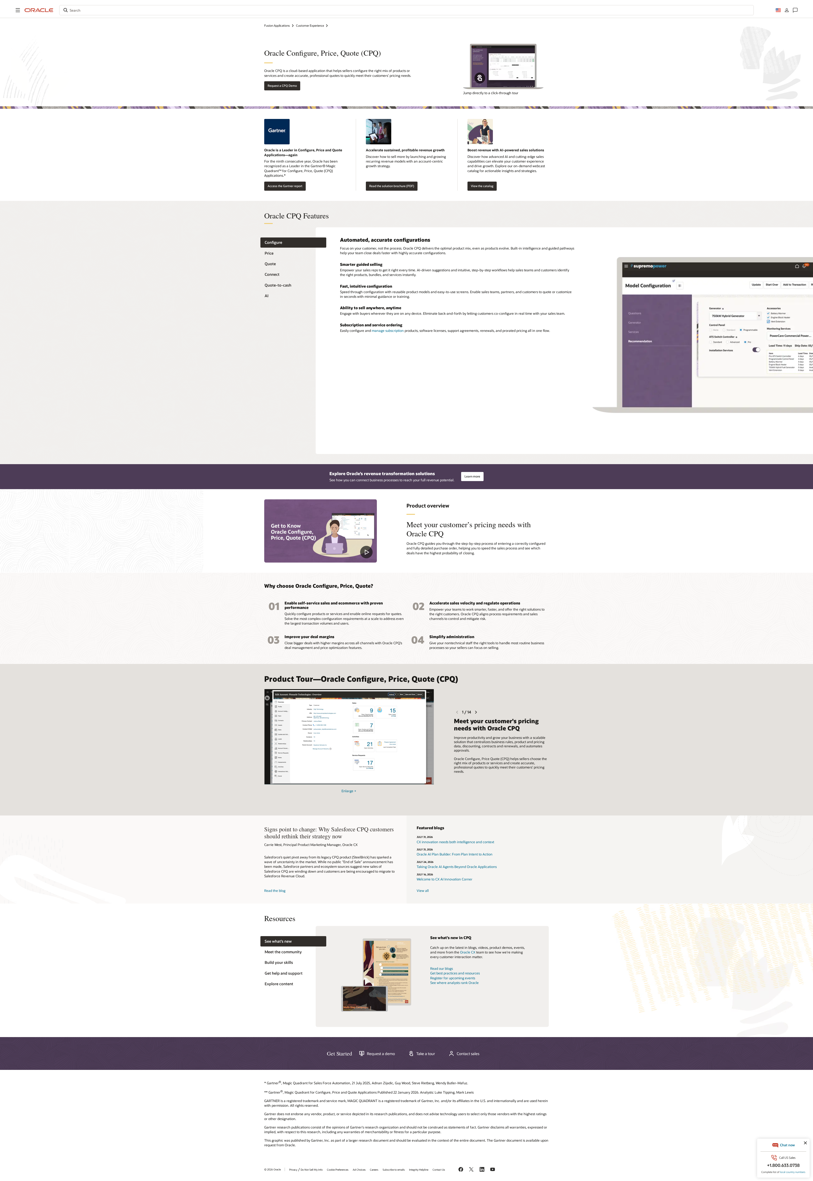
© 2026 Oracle (272, 1169)
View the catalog (482, 186)
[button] (17, 10)
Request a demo (381, 1053)
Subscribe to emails (394, 1169)
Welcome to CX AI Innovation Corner (444, 879)
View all (423, 890)
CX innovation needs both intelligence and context (455, 842)
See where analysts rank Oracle (454, 982)
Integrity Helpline (418, 1169)
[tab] (293, 242)
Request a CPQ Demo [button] (282, 86)
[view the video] (320, 531)
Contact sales (468, 1053)
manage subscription (388, 330)
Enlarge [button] (349, 791)
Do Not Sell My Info (312, 1169)
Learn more (472, 476)
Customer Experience (310, 25)
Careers (374, 1169)
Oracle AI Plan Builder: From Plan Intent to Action (454, 854)
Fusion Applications (277, 25)
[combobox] (406, 10)
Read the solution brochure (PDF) (391, 186)
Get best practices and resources (455, 973)
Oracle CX (467, 952)
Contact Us (439, 1169)
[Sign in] (786, 10)
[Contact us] (795, 10)
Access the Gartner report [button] (285, 186)
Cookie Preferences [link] (337, 1169)
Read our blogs (441, 968)
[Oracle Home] (39, 10)
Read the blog (274, 890)
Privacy (293, 1169)
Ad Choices (359, 1169)
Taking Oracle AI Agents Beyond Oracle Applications (457, 866)
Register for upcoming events (452, 978)
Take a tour (425, 1053)
